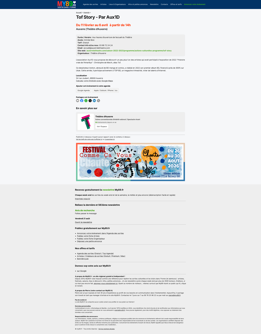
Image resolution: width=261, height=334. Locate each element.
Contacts (164, 4)
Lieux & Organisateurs (117, 4)
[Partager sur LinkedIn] (94, 100)
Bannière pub (82, 259)
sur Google (81, 271)
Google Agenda (84, 90)
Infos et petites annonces (138, 4)
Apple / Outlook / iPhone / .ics (105, 90)
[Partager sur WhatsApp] (85, 100)
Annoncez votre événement (194, 4)
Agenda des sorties (90, 4)
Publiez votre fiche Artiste (88, 236)
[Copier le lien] (98, 100)
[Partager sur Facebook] (81, 100)
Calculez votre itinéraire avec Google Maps (94, 81)
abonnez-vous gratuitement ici (106, 283)
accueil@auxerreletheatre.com (97, 48)
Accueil (79, 12)
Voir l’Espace (102, 126)
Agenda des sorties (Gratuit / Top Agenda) (95, 253)
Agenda (86, 12)
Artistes (103, 4)
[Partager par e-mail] (77, 100)
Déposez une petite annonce (89, 241)
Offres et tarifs (176, 4)
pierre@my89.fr (175, 295)
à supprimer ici (110, 139)
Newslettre (154, 4)
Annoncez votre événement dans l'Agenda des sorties (100, 233)
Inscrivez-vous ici (82, 199)
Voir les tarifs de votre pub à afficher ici (89, 139)
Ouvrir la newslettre (83, 222)
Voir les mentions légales (106, 329)
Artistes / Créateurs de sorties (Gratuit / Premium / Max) (101, 256)
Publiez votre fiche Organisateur (91, 239)
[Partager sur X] (90, 100)
